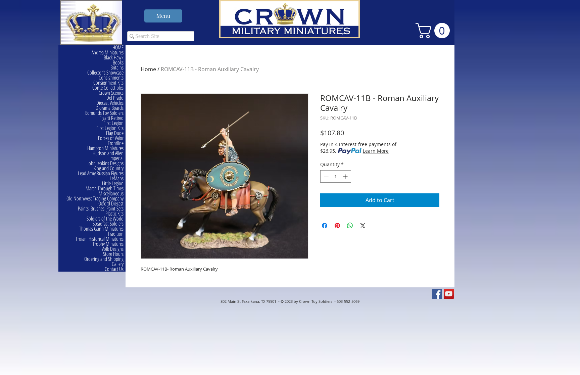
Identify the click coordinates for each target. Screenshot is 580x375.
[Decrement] (325, 176)
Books (118, 62)
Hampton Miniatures (105, 148)
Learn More (376, 151)
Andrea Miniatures (108, 52)
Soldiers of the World (105, 218)
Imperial (116, 158)
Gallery (118, 264)
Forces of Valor (111, 138)
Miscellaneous (111, 193)
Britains (117, 67)
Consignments (111, 77)
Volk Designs (113, 248)
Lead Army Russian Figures (101, 173)
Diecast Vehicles (110, 102)
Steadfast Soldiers (108, 223)
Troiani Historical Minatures (100, 238)
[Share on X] (363, 226)
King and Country (109, 168)
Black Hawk (114, 57)
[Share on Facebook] (325, 226)
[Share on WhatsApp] (350, 226)
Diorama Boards (110, 107)
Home (148, 69)
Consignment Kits (108, 82)
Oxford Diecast (111, 203)
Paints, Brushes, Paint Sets (101, 208)
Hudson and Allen (108, 153)
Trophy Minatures (108, 243)
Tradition (116, 233)
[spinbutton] (336, 176)
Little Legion (113, 183)
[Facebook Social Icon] (437, 294)
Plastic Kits (114, 213)
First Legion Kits (110, 128)
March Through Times (105, 188)
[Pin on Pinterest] (337, 226)
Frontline (116, 143)
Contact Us (114, 269)
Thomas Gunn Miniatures (101, 228)
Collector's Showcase (105, 72)
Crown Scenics (111, 92)
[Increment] (346, 176)
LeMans (117, 178)
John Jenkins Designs (106, 163)
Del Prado (115, 97)
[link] (434, 30)
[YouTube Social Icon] (449, 294)
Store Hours (113, 253)
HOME (118, 47)
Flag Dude (115, 133)
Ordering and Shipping (104, 259)
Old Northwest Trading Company (95, 198)
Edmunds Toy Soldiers (104, 112)
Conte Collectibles (108, 87)
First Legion (113, 123)
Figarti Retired (111, 118)
